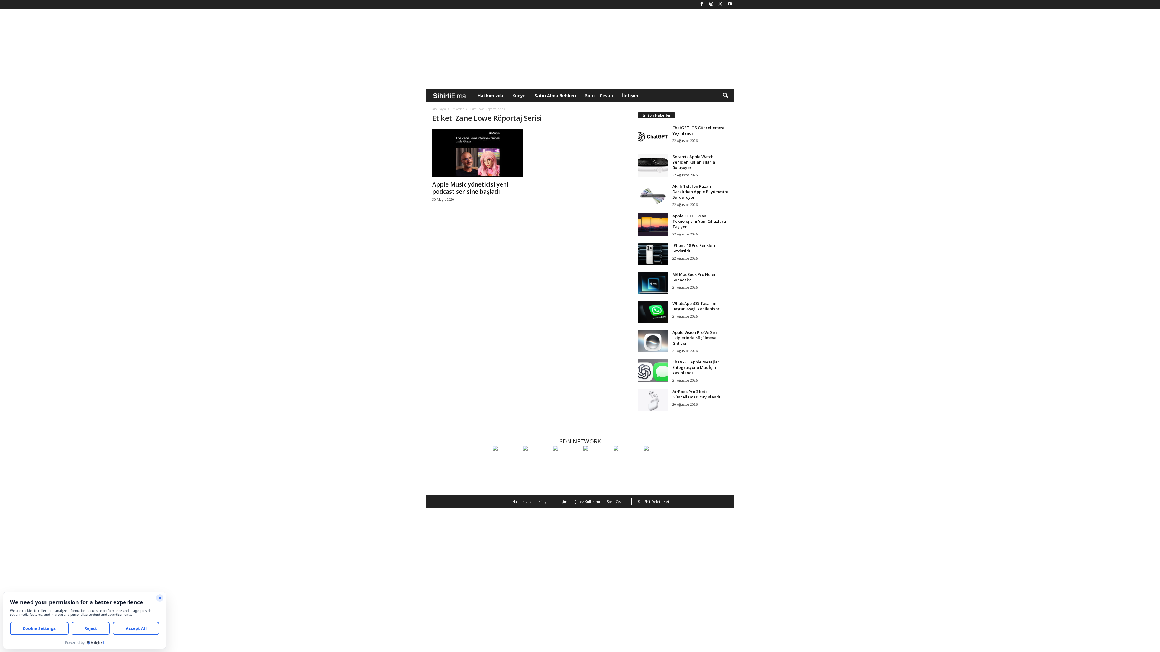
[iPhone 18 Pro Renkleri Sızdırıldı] (653, 254)
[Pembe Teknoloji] (627, 459)
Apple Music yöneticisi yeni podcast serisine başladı (470, 188)
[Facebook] (701, 4)
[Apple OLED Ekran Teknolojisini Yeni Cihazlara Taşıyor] (653, 224)
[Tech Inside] (597, 459)
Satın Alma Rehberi (555, 95)
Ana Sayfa (439, 109)
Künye (519, 95)
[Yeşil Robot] (566, 459)
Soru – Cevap (599, 95)
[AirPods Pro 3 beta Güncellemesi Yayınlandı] (653, 400)
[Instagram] (711, 4)
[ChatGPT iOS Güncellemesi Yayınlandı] (653, 136)
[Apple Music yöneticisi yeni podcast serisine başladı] (477, 153)
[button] (725, 95)
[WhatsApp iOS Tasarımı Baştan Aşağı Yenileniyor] (653, 312)
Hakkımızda (490, 95)
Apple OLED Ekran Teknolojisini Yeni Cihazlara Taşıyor (699, 221)
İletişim (630, 95)
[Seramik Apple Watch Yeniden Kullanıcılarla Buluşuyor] (653, 165)
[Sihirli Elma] (536, 459)
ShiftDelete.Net (656, 501)
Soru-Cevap (616, 501)
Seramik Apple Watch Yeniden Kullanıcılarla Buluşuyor (693, 162)
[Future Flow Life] (657, 459)
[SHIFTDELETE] (506, 459)
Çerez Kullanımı (587, 501)
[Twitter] (720, 4)
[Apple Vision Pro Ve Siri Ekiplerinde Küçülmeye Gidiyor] (653, 341)
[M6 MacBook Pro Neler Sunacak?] (653, 283)
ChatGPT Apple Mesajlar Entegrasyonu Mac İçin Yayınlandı (695, 367)
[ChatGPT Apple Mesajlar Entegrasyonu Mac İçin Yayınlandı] (653, 370)
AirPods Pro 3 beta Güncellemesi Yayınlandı (696, 394)
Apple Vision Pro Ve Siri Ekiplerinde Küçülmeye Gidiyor (694, 338)
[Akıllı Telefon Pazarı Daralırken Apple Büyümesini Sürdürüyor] (653, 195)
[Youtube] (729, 4)
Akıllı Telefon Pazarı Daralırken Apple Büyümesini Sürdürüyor (700, 192)
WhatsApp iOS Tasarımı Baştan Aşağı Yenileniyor (696, 306)
